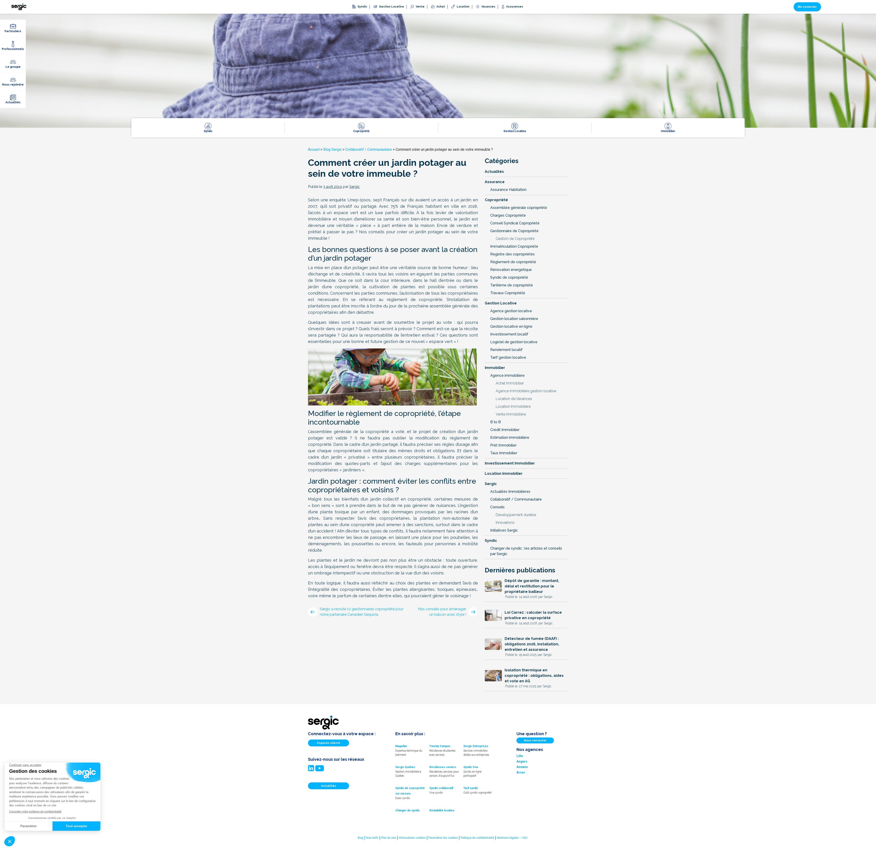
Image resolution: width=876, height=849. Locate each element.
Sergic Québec (405, 767)
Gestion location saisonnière (514, 319)
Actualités (494, 171)
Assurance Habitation (508, 189)
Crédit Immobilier (504, 430)
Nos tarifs (372, 837)
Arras (520, 772)
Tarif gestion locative (508, 357)
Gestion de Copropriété (515, 238)
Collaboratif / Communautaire (368, 149)
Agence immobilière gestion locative (526, 391)
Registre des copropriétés (512, 254)
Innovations (505, 522)
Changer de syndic (407, 810)
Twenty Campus (439, 746)
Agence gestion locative (511, 311)
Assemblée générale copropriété (518, 207)
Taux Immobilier (503, 453)
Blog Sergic (332, 149)
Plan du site (388, 837)
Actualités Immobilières (510, 491)
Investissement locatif (509, 334)
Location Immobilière (513, 406)
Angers (521, 761)
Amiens (522, 767)
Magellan (401, 746)
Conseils (497, 507)
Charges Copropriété (508, 215)
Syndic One (470, 767)
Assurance (495, 182)
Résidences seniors (442, 767)
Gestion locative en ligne (511, 326)
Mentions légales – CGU (512, 837)
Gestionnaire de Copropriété (514, 231)
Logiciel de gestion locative (513, 342)
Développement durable (516, 515)
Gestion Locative (501, 303)
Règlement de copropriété (513, 262)
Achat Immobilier (510, 383)
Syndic (491, 540)
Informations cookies (412, 837)
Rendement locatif (506, 350)
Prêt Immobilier (503, 445)
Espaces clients (328, 743)
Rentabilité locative (441, 810)
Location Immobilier (504, 473)
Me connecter (807, 6)
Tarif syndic (470, 788)
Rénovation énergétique (511, 269)
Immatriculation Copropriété (514, 246)
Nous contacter (535, 740)
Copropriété (496, 200)
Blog (360, 837)
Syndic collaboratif (441, 788)
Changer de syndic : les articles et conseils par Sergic (526, 551)
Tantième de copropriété (511, 285)
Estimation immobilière (509, 437)
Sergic (491, 484)
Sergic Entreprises (475, 746)
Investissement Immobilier (510, 463)
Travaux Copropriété (507, 293)
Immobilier (495, 368)
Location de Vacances (514, 399)
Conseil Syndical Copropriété (515, 223)
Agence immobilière (507, 375)
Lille (519, 756)
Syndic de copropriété (509, 277)
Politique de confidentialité (477, 837)
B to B (495, 422)
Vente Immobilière (511, 414)
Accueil (314, 149)
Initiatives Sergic (504, 530)
